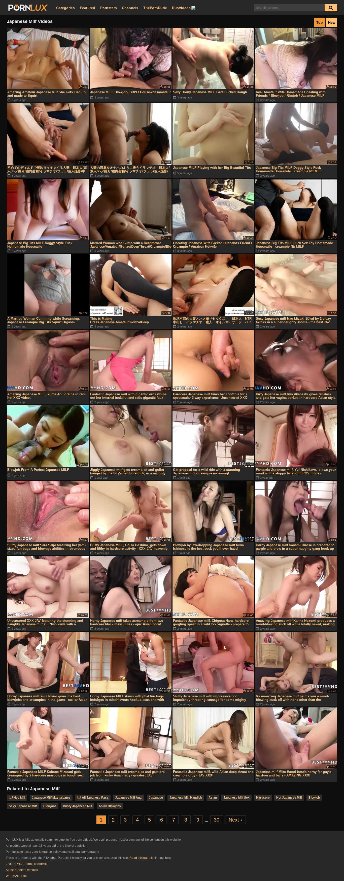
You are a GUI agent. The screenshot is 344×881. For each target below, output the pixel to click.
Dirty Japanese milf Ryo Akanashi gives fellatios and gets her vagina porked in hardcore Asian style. (296, 396)
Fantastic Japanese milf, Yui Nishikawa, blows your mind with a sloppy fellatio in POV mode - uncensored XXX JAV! (296, 471)
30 (216, 820)
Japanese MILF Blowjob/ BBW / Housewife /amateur (130, 92)
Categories (65, 8)
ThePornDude (155, 8)
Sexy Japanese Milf (23, 806)
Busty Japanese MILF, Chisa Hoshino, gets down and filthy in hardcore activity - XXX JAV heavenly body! (128, 547)
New (331, 22)
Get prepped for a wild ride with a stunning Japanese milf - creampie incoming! (206, 471)
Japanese (156, 797)
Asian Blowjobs (110, 806)
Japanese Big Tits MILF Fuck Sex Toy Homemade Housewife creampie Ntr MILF (294, 244)
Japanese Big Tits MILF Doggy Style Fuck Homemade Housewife (39, 244)
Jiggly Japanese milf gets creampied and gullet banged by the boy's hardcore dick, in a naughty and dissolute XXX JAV (127, 471)
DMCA (18, 864)
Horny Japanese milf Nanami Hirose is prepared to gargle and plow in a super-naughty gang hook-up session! (295, 547)
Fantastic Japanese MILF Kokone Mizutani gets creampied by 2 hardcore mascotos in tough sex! (45, 773)
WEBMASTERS (16, 876)
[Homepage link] (28, 8)
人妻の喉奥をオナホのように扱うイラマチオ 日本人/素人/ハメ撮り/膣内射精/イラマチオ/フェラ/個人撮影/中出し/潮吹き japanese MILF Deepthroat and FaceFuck (130, 169)
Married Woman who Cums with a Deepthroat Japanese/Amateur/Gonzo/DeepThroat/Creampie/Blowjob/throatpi (130, 244)
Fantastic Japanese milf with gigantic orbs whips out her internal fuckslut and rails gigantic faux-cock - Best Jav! (128, 396)
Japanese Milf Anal (128, 797)
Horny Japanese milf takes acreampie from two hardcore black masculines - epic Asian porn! (126, 622)
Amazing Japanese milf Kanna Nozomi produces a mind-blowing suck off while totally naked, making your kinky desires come (295, 622)
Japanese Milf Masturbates (51, 797)
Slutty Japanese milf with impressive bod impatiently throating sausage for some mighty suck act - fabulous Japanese (209, 698)
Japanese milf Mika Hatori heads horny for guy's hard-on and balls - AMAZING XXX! (293, 773)
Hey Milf (19, 797)
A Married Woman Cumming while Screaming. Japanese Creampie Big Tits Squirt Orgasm (43, 320)
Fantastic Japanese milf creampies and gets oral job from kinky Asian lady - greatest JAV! (127, 773)
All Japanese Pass (95, 797)
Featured (87, 8)
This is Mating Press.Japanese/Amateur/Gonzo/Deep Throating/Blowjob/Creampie (119, 320)
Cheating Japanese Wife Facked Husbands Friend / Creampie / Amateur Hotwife (212, 244)
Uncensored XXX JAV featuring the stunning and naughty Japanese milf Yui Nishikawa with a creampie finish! (45, 622)
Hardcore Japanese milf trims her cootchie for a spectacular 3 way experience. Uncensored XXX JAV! (210, 396)
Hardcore (263, 797)
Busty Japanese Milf (77, 806)
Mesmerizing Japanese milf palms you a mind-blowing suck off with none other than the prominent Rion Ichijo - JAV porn (292, 698)
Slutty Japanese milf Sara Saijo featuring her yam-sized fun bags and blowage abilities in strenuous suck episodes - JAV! (46, 547)
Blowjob (314, 797)
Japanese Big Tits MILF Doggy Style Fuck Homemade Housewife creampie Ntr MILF (289, 169)
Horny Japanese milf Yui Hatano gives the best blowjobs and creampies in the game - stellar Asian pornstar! (47, 698)
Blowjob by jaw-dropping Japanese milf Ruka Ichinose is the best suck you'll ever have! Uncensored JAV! (208, 547)
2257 (9, 864)
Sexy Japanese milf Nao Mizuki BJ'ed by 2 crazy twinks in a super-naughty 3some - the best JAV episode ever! (293, 320)
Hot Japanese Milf (289, 797)
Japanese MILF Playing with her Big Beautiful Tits (212, 168)
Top (319, 22)
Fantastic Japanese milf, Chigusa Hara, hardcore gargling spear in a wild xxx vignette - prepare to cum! (211, 622)
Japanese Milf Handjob (185, 797)
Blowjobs (49, 806)
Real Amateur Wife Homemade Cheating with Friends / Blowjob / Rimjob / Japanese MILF (291, 93)
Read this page (139, 858)
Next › (235, 820)
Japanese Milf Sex (236, 797)
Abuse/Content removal (22, 870)
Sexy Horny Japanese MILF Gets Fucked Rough (210, 92)
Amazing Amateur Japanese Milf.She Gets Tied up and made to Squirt (46, 93)
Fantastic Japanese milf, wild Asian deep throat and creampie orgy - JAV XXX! (213, 773)
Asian (213, 797)
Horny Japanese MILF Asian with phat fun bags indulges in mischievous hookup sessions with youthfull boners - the (127, 698)
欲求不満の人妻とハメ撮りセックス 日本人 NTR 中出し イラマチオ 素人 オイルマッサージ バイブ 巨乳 (212, 320)
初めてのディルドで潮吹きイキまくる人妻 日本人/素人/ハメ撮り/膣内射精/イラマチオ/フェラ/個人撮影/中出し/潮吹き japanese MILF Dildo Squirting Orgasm (47, 169)
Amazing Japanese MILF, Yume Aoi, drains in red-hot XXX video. (46, 396)
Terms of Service (36, 864)
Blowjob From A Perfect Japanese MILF (38, 470)
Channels (130, 8)
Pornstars (108, 8)
